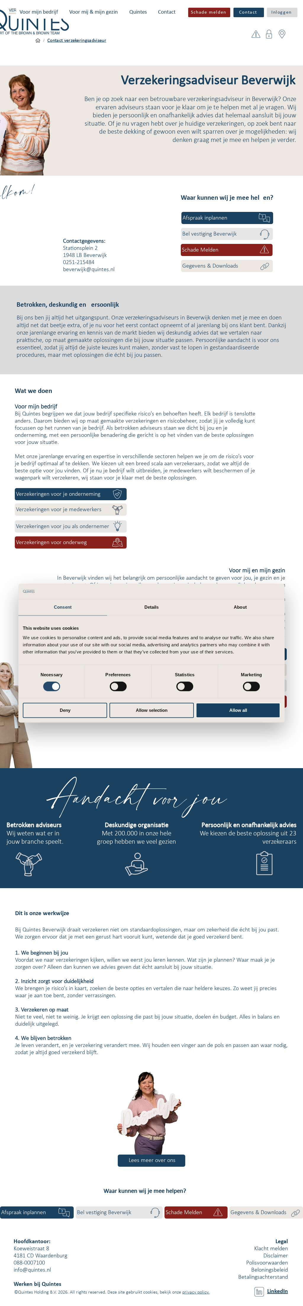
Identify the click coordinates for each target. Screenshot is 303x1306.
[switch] (118, 686)
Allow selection (151, 710)
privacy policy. (195, 1292)
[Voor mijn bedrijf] (38, 40)
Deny (65, 710)
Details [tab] (151, 607)
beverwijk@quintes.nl (89, 270)
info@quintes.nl (32, 1270)
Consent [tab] (63, 607)
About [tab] (240, 607)
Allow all (238, 710)
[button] (39, 12)
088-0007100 (29, 1263)
